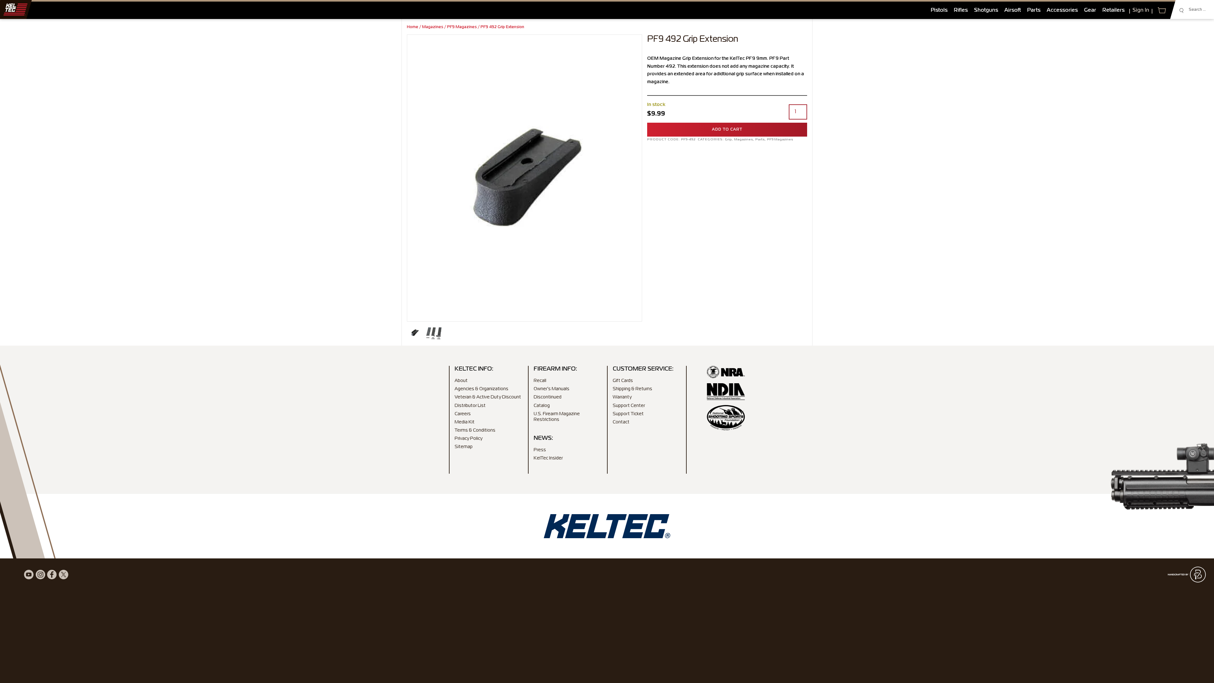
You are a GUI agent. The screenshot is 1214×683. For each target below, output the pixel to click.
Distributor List (470, 406)
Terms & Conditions (475, 430)
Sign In (1140, 10)
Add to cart (727, 129)
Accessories (1062, 10)
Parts (1033, 10)
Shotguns (986, 10)
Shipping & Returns (632, 389)
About (461, 381)
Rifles (961, 10)
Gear (1090, 10)
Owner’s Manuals (551, 389)
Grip (728, 139)
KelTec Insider (548, 458)
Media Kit (465, 422)
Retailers (1113, 10)
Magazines (432, 27)
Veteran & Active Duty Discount (488, 397)
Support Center (629, 406)
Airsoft (1012, 10)
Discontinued (547, 397)
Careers (463, 414)
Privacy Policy (468, 438)
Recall (540, 381)
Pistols (939, 10)
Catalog (542, 406)
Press (540, 450)
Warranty (622, 397)
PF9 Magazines (462, 27)
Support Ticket (628, 414)
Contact (621, 422)
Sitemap (464, 447)
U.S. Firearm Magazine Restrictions (557, 416)
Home (412, 27)
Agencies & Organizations (481, 389)
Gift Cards (623, 381)
